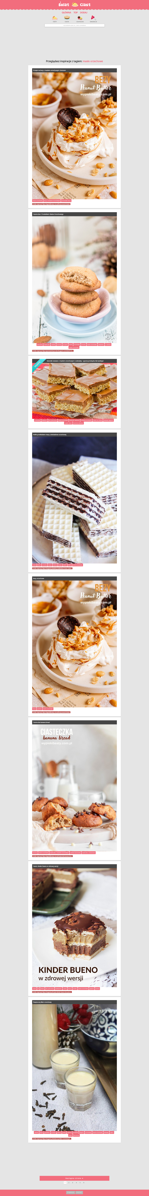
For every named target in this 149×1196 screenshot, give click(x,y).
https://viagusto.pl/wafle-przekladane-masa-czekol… (57, 568)
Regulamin (70, 1192)
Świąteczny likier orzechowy (42, 1002)
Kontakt (79, 1192)
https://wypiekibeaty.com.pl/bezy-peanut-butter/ (56, 204)
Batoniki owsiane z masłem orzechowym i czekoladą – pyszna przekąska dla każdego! (75, 361)
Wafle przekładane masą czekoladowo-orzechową (49, 434)
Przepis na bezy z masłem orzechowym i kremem (49, 70)
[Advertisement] (74, 42)
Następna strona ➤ (74, 1178)
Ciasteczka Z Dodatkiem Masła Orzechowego (48, 214)
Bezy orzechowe (38, 578)
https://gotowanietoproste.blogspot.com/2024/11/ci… (57, 351)
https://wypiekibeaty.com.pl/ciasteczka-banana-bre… (57, 856)
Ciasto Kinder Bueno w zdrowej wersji (45, 866)
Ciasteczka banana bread (41, 722)
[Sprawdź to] (76, 12)
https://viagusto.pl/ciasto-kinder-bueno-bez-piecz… (56, 992)
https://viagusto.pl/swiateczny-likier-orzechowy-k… (56, 1139)
